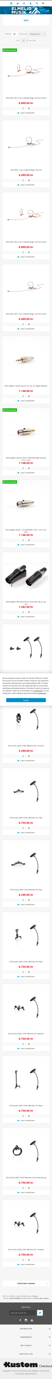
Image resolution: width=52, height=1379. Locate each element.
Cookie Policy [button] (38, 691)
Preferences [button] (42, 693)
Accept (26, 700)
